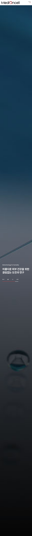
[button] (3, 279)
